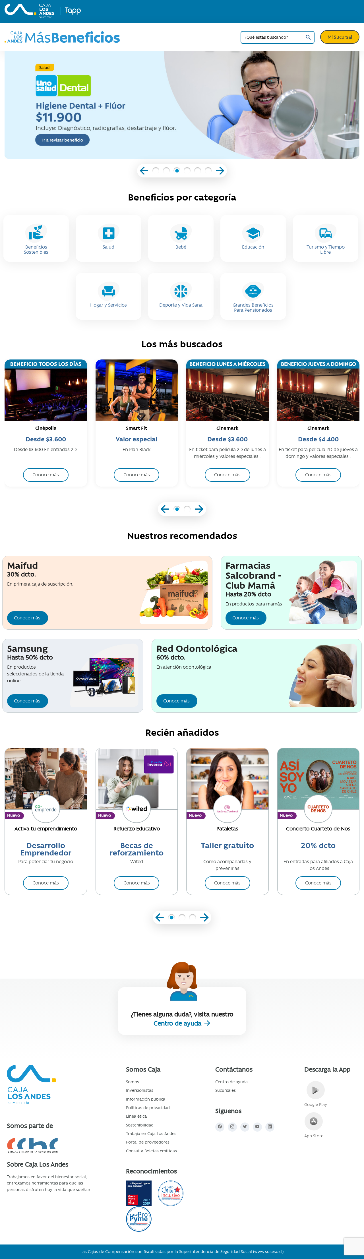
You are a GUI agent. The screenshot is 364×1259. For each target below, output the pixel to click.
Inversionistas (139, 1090)
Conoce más (27, 618)
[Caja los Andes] (29, 11)
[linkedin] (269, 1127)
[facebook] (219, 1127)
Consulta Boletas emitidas (151, 1150)
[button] (156, 171)
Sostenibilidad (140, 1125)
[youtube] (257, 1127)
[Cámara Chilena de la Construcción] (49, 1145)
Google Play (315, 1104)
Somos (132, 1081)
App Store (313, 1135)
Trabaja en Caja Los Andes (151, 1133)
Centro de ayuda (178, 1023)
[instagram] (232, 1127)
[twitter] (244, 1127)
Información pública (145, 1099)
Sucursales (225, 1090)
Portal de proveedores (147, 1142)
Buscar (308, 37)
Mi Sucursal (340, 37)
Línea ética (136, 1116)
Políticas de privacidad (148, 1107)
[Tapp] (72, 11)
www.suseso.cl (268, 1251)
